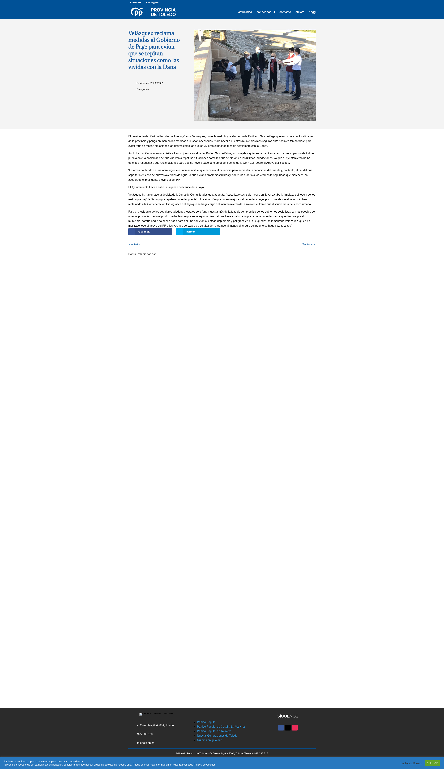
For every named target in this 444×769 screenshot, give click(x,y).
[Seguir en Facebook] (281, 728)
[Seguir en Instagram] (295, 728)
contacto (285, 12)
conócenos (264, 12)
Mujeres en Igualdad (209, 740)
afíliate (300, 12)
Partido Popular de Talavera (214, 731)
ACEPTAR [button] (432, 763)
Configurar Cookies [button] (411, 763)
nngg (312, 12)
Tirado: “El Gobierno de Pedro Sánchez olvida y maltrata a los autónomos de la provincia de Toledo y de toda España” (218, 533)
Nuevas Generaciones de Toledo (217, 735)
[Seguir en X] (288, 728)
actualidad (245, 12)
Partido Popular (206, 722)
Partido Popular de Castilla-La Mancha (221, 726)
